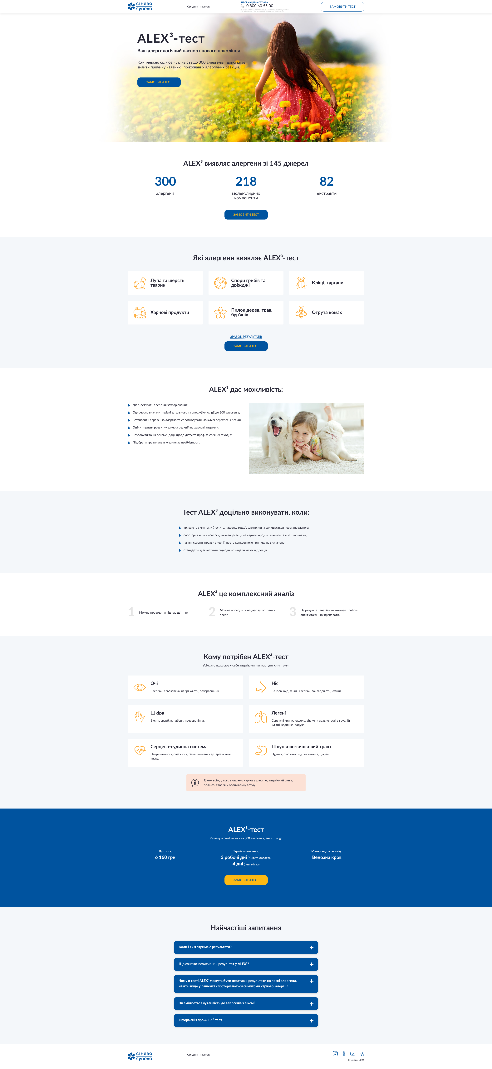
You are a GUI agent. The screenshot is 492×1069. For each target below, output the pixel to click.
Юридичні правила (198, 6)
